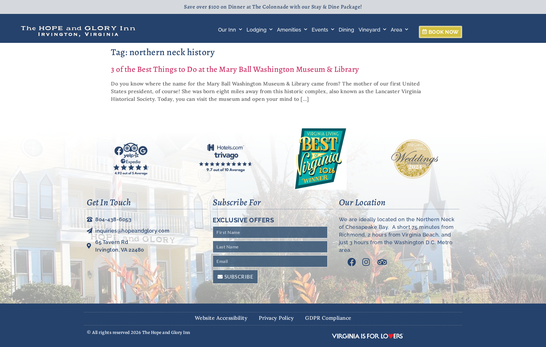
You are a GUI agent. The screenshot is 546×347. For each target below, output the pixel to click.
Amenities (289, 30)
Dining (346, 30)
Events (320, 30)
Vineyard (369, 30)
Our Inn (227, 30)
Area (396, 30)
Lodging (256, 30)
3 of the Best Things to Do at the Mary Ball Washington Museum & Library (235, 69)
